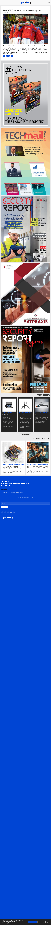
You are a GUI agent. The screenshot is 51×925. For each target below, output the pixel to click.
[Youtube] (11, 512)
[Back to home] (25, 2)
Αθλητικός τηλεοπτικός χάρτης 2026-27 (37, 464)
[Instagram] (8, 512)
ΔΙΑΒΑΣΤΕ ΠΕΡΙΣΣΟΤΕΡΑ (25, 434)
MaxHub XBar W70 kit (41, 413)
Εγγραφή (4, 507)
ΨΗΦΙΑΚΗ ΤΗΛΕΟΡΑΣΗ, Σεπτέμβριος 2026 (13, 464)
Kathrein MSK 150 (7, 413)
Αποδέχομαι (32, 922)
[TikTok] (5, 512)
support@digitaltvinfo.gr (24, 497)
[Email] (14, 512)
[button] (49, 2)
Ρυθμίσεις (41, 922)
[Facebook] (2, 512)
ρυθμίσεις (23, 923)
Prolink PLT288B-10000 (25, 413)
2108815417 (24, 495)
